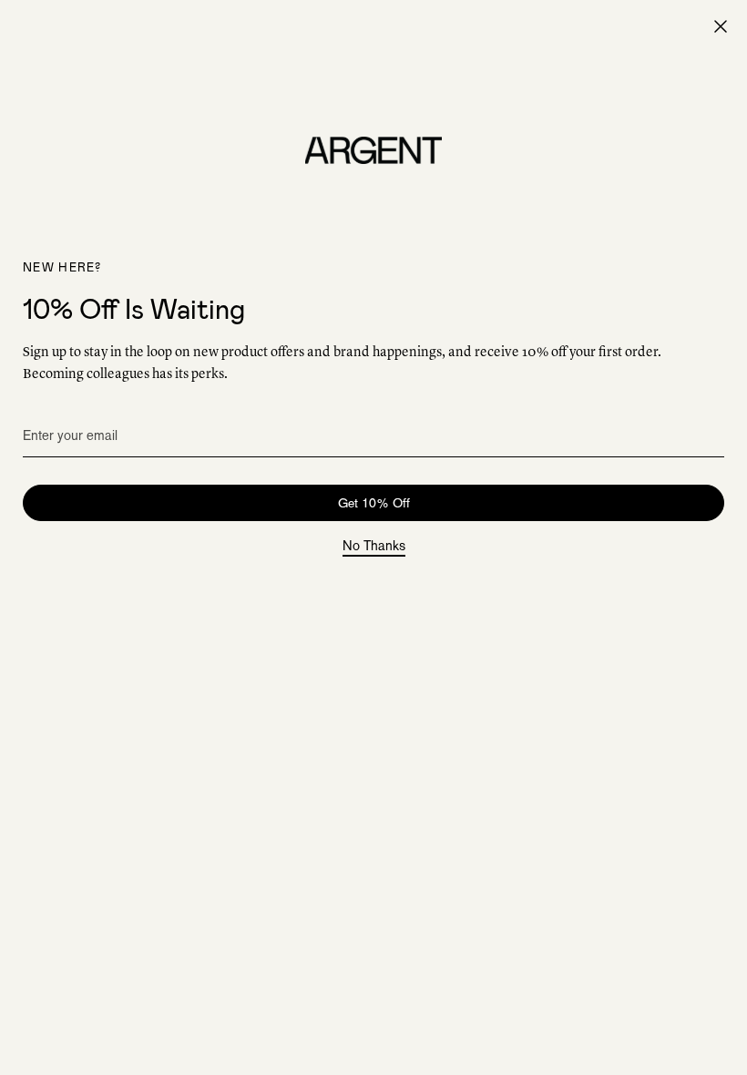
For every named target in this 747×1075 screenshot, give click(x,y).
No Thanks (374, 546)
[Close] (720, 26)
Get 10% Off (374, 503)
